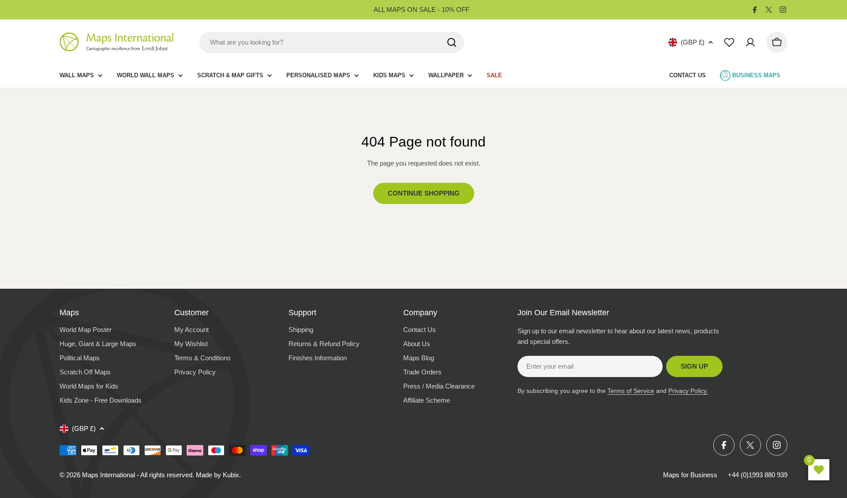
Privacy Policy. (688, 390)
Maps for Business (690, 475)
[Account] (750, 42)
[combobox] (331, 42)
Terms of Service (630, 390)
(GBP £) (693, 42)
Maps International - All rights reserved (137, 475)
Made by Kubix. (218, 475)
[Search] (451, 42)
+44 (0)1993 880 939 (757, 475)
